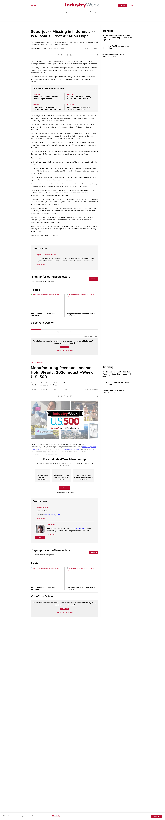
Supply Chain (102, 17)
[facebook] (58, 55)
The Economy (35, 26)
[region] (64, 332)
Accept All (156, 816)
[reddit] (67, 55)
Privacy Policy (56, 816)
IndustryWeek (79, 528)
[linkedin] (61, 55)
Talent (60, 17)
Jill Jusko (44, 389)
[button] (32, 5)
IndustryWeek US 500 (37, 362)
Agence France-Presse (39, 49)
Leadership (91, 17)
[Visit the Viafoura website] (94, 336)
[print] (97, 55)
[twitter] (64, 55)
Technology (70, 17)
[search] (35, 5)
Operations (81, 17)
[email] (71, 55)
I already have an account (65, 350)
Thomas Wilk (35, 389)
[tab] (36, 328)
